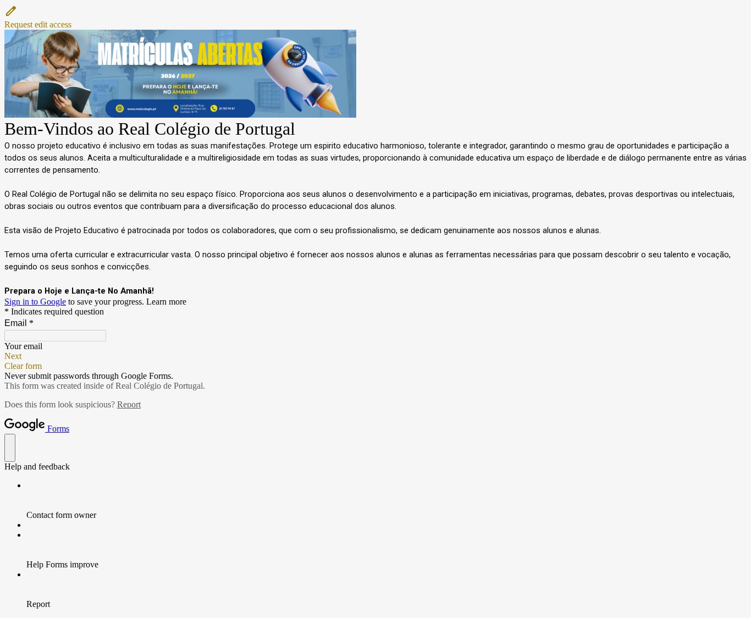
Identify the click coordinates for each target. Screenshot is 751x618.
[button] (375, 17)
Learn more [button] (166, 301)
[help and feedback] (9, 448)
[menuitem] (386, 500)
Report (129, 404)
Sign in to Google (35, 301)
